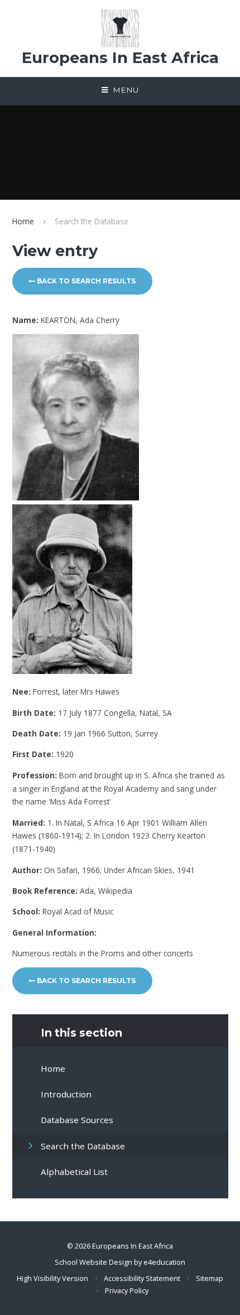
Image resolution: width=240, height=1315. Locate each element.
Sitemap (209, 1278)
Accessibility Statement (142, 1278)
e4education (164, 1262)
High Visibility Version (52, 1278)
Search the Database (91, 221)
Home (23, 221)
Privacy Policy (126, 1290)
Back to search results (85, 281)
